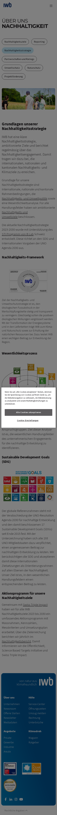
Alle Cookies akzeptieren (28, 412)
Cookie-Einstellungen (27, 420)
